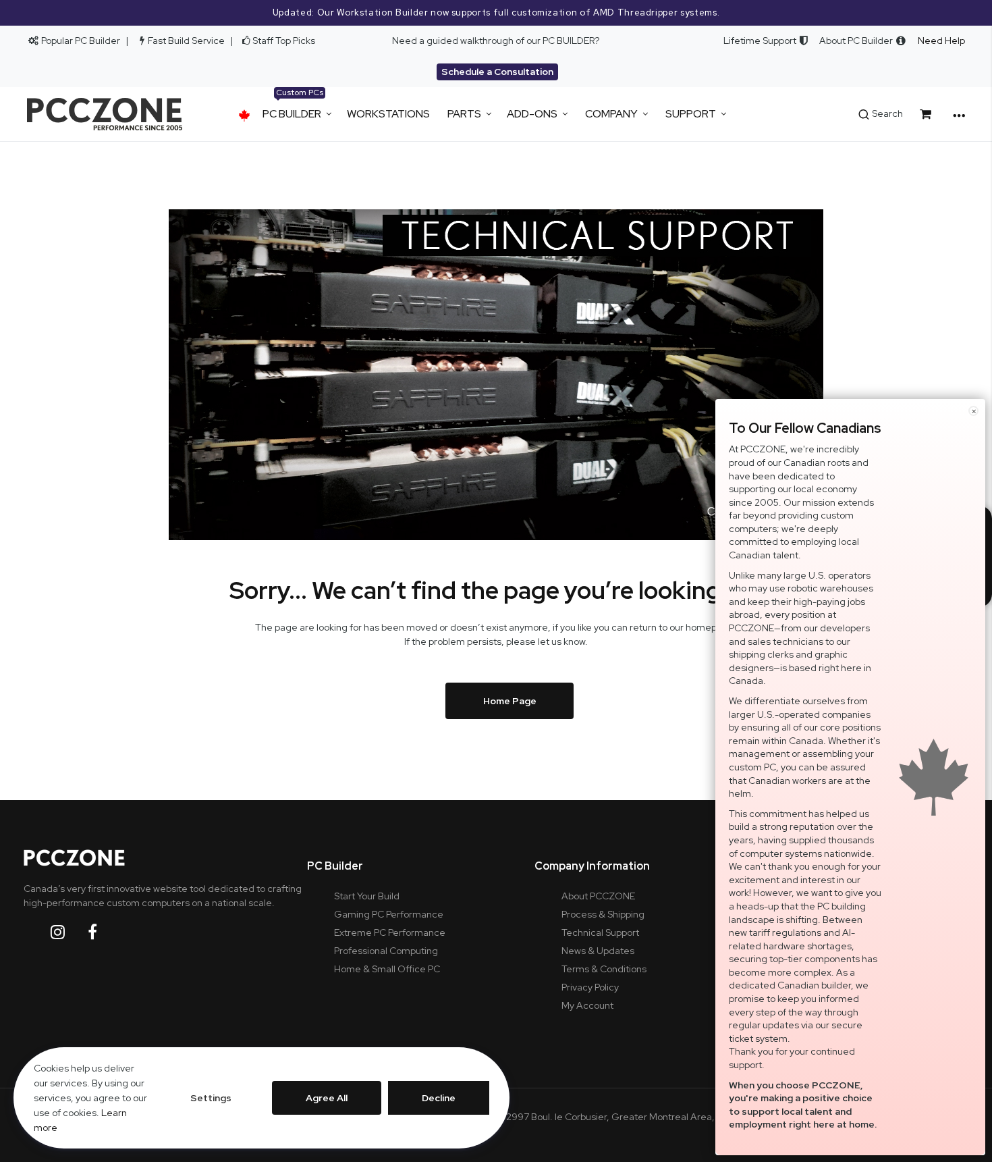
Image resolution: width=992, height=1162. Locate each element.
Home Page (509, 701)
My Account (587, 1005)
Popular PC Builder (79, 40)
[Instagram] (68, 932)
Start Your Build (366, 896)
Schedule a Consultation (497, 71)
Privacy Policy (590, 987)
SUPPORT (690, 114)
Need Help (941, 40)
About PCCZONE (598, 896)
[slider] (496, 13)
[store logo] (104, 114)
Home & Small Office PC (387, 969)
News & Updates (597, 951)
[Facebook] (103, 932)
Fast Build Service (186, 40)
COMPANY (611, 114)
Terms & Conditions (603, 969)
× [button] (973, 411)
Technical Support (600, 932)
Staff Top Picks (283, 40)
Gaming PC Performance (388, 914)
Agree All (327, 1098)
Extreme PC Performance (389, 932)
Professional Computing (386, 951)
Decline (439, 1098)
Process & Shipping (602, 914)
